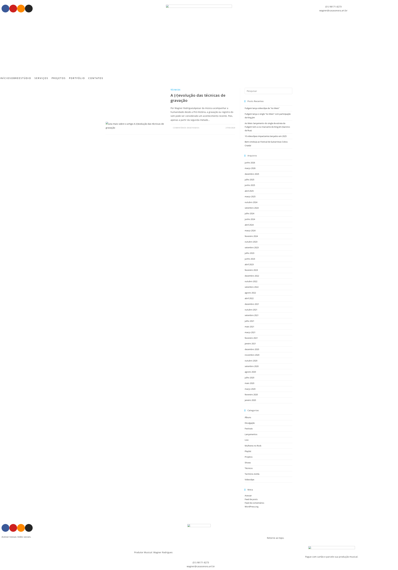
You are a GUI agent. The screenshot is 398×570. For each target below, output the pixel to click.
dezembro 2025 (252, 174)
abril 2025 (249, 190)
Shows (248, 462)
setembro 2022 (252, 287)
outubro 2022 (251, 281)
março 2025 (250, 196)
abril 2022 (249, 298)
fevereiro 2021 (251, 338)
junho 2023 (250, 258)
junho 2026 (250, 162)
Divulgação (250, 423)
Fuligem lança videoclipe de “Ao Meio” (262, 108)
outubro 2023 (251, 241)
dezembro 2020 (252, 349)
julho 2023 (249, 253)
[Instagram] (29, 8)
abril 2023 (249, 264)
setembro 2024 (252, 207)
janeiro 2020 (250, 400)
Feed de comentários (254, 502)
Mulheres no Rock (253, 445)
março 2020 (250, 389)
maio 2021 (249, 326)
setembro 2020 (252, 366)
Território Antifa (252, 474)
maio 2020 (249, 383)
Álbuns (248, 417)
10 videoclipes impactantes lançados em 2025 (266, 136)
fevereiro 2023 (251, 270)
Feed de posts (251, 499)
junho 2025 (250, 185)
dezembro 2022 (252, 275)
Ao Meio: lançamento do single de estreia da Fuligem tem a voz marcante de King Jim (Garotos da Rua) (267, 127)
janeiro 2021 (250, 343)
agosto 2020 (250, 371)
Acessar (248, 495)
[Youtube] (13, 8)
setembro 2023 (252, 247)
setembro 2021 (252, 315)
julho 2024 (249, 213)
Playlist (248, 451)
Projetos (248, 456)
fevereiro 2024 (251, 236)
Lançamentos (251, 434)
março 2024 (250, 230)
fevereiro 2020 (251, 394)
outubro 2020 (251, 360)
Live (246, 439)
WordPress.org (251, 506)
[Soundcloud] (21, 8)
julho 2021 (249, 321)
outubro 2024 (251, 202)
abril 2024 (249, 224)
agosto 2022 (250, 292)
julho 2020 (249, 377)
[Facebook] (5, 8)
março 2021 (250, 332)
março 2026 (250, 168)
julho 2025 (249, 179)
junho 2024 (250, 219)
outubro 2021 (251, 309)
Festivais (249, 428)
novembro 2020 (252, 354)
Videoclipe (249, 479)
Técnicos (175, 89)
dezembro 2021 (252, 304)
